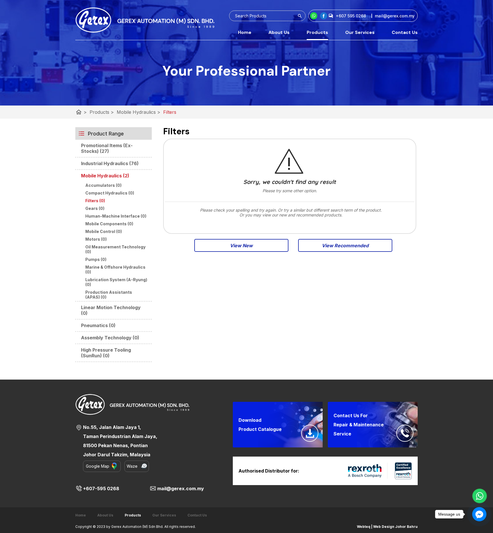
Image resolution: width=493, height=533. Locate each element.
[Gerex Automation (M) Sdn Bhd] (323, 15)
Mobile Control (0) (103, 231)
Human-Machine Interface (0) (115, 216)
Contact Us (405, 32)
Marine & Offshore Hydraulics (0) (115, 269)
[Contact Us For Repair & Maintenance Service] (404, 433)
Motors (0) (96, 239)
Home (244, 32)
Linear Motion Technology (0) (111, 310)
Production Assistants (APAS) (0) (108, 294)
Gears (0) (94, 208)
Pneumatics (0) (98, 325)
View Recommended (345, 245)
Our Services (360, 32)
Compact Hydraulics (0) (109, 192)
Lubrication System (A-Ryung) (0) (116, 282)
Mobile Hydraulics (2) (105, 176)
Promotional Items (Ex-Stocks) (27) (107, 148)
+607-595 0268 (101, 488)
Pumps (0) (95, 259)
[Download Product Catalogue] (309, 433)
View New (241, 245)
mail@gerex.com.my (180, 488)
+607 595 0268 (351, 15)
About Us (279, 32)
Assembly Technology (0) (110, 338)
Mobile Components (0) (109, 223)
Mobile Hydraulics (138, 112)
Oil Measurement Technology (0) (115, 249)
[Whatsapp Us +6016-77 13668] (479, 496)
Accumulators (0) (103, 185)
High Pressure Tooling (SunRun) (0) (106, 352)
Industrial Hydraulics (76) (110, 163)
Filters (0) (95, 200)
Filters (169, 112)
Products (317, 32)
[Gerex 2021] (145, 20)
